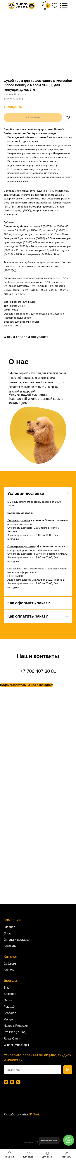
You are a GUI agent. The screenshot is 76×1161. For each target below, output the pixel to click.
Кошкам (9, 970)
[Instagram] (12, 1082)
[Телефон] (18, 1082)
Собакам (10, 963)
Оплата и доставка (16, 939)
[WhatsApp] (6, 1082)
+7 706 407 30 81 (38, 671)
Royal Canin (12, 1038)
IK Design (35, 1114)
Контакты (10, 946)
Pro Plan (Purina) (15, 1032)
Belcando (10, 993)
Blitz (6, 987)
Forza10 (9, 1006)
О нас (7, 933)
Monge (8, 1019)
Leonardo (10, 1013)
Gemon (8, 1000)
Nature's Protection (16, 1025)
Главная (9, 927)
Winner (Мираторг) (16, 1044)
